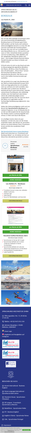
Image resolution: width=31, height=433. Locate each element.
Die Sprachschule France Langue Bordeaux (14, 131)
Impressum (7, 425)
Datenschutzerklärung (9, 431)
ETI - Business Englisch (11, 412)
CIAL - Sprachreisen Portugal (13, 419)
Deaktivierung (10, 430)
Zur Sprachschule (15, 201)
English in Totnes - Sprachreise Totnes (16, 415)
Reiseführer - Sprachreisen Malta (15, 408)
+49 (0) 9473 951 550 (22, 1)
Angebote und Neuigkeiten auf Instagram (13, 335)
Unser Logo (8, 331)
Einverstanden (26, 429)
